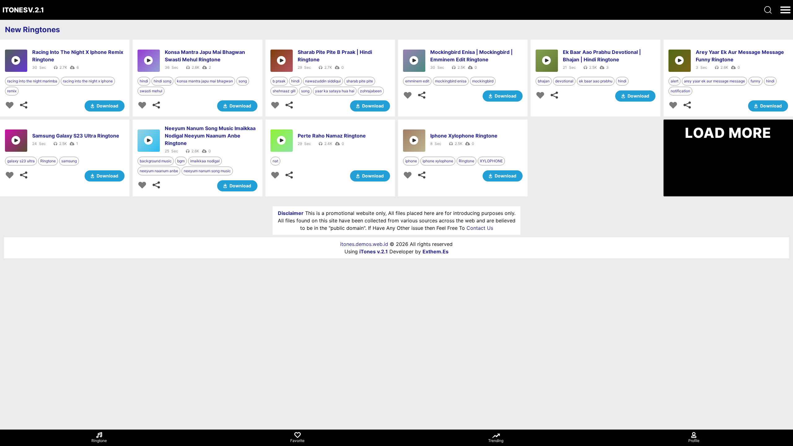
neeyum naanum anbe (159, 170)
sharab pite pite (359, 81)
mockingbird (482, 81)
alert (674, 81)
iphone (411, 161)
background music (156, 161)
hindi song (162, 81)
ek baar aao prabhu (595, 81)
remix (11, 91)
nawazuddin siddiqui (323, 81)
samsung (69, 161)
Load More (728, 133)
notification (680, 91)
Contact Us (480, 228)
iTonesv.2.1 (23, 10)
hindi (144, 81)
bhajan (544, 81)
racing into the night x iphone (88, 81)
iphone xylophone (438, 161)
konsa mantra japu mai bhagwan (205, 81)
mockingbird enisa (451, 81)
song (243, 81)
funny (755, 81)
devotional (564, 81)
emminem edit (417, 81)
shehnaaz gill (284, 91)
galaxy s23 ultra (21, 161)
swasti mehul (151, 91)
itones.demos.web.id (364, 244)
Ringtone (48, 161)
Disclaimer (291, 213)
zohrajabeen (371, 91)
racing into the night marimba (32, 81)
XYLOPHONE (491, 161)
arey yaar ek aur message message (714, 81)
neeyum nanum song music (207, 170)
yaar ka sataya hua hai (334, 91)
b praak (279, 81)
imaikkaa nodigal (205, 161)
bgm (181, 161)
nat (275, 161)
